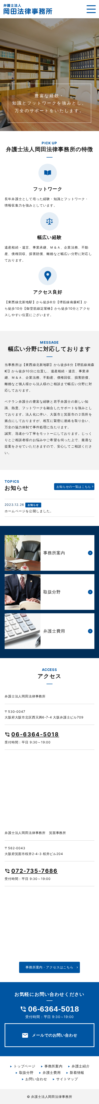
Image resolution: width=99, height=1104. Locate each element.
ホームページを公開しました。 (29, 511)
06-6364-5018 (35, 734)
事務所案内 (53, 1066)
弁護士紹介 (81, 1066)
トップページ (24, 1066)
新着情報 (77, 1072)
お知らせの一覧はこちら (73, 486)
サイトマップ (67, 1079)
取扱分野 (26, 1072)
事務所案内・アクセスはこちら (49, 967)
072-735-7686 (34, 871)
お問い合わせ (36, 1079)
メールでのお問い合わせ (49, 1035)
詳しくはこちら (49, 553)
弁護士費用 (52, 1072)
